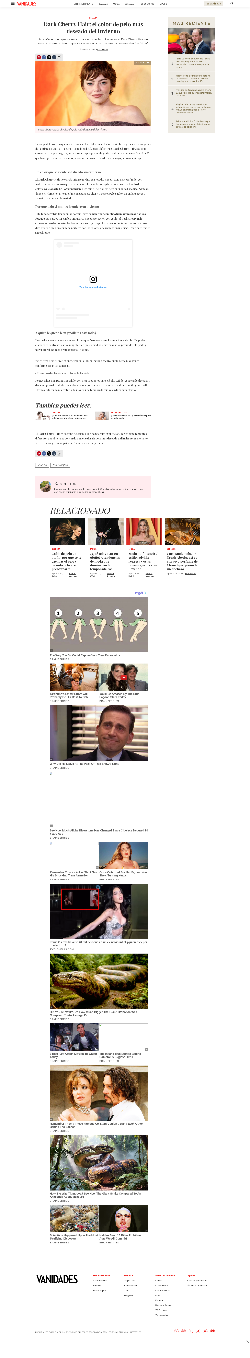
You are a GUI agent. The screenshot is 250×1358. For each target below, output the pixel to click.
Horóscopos (147, 4)
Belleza (129, 4)
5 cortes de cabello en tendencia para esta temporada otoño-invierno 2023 (70, 416)
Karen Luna (102, 49)
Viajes (163, 4)
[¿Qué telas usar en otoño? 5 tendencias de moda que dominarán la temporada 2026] (106, 531)
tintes (42, 465)
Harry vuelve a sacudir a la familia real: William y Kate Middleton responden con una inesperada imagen (193, 62)
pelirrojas (60, 465)
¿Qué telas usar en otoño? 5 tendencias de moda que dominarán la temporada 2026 (105, 561)
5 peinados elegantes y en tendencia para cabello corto (131, 416)
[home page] (26, 3)
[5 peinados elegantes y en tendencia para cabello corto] (102, 416)
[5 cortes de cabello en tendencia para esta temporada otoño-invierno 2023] (42, 416)
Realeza (103, 4)
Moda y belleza (119, 412)
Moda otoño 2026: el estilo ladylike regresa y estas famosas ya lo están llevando (143, 561)
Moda (116, 4)
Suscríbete (214, 3)
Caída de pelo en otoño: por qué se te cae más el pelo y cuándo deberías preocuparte (66, 561)
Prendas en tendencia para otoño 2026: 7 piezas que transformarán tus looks (194, 93)
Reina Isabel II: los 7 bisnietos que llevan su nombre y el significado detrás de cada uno (193, 124)
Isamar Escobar (73, 574)
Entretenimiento (83, 4)
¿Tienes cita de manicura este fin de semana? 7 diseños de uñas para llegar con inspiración (193, 78)
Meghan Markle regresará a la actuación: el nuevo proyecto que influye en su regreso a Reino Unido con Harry (193, 108)
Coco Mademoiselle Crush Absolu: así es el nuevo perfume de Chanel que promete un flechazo (182, 561)
